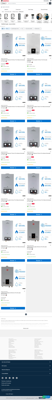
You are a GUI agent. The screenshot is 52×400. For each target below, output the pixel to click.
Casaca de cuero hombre (37, 338)
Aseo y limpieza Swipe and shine (38, 353)
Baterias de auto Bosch (12, 355)
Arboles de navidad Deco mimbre (38, 341)
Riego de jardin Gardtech (12, 351)
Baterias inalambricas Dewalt (13, 349)
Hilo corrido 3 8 (11, 338)
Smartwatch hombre (11, 346)
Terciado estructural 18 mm (12, 339)
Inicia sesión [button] (46, 0)
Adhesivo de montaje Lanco (38, 357)
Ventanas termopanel (12, 347)
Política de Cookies (5, 385)
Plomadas (35, 355)
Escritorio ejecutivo (37, 339)
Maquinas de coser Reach (12, 352)
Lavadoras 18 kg (36, 351)
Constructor (18, 9)
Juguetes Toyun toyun (37, 349)
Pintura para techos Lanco (12, 357)
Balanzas (10, 342)
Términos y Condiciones (6, 381)
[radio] (1, 117)
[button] (29, 3)
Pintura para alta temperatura (38, 358)
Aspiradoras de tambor (37, 343)
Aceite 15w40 (11, 345)
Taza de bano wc (11, 358)
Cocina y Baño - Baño (8, 11)
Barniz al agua (36, 340)
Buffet (9, 353)
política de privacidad (30, 397)
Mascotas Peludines (11, 341)
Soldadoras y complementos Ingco (38, 354)
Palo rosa (10, 344)
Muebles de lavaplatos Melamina (38, 350)
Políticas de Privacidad (6, 383)
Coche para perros (11, 343)
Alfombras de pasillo (11, 350)
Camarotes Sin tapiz (37, 342)
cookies (36, 397)
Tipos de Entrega (44, 9)
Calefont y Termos (15, 11)
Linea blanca (10, 354)
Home (3, 11)
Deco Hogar (30, 9)
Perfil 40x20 (10, 356)
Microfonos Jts (36, 346)
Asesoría (6, 9)
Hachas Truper (36, 345)
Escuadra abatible (37, 352)
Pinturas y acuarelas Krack (38, 356)
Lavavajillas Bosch (11, 340)
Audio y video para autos (38, 344)
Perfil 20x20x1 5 (36, 347)
